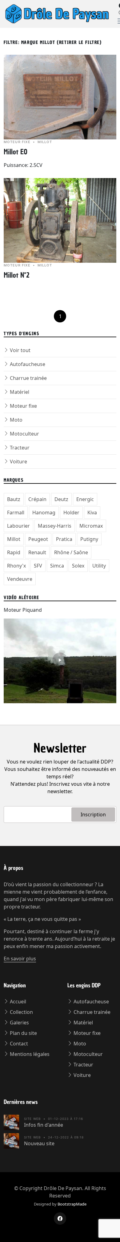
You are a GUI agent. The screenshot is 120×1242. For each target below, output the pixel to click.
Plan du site (23, 1033)
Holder (71, 512)
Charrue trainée (28, 378)
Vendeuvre (19, 579)
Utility (99, 565)
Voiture (18, 461)
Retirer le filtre (79, 42)
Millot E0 (15, 152)
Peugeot (38, 539)
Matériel (19, 392)
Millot (13, 539)
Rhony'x (16, 565)
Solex (78, 565)
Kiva (92, 512)
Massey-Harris (54, 525)
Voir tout (19, 350)
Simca (57, 565)
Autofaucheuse (27, 364)
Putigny (89, 539)
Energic (85, 499)
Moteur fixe (23, 405)
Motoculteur (24, 433)
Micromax (91, 525)
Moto (15, 419)
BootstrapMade (72, 1204)
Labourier (18, 525)
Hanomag (43, 512)
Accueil (17, 1001)
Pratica (64, 539)
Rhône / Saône (71, 552)
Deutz (61, 499)
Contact (18, 1043)
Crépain (37, 499)
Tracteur (19, 447)
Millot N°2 (17, 275)
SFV (38, 565)
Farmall (15, 512)
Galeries (19, 1022)
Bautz (13, 499)
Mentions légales (29, 1054)
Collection (21, 1012)
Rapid (13, 552)
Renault (37, 552)
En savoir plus (20, 958)
